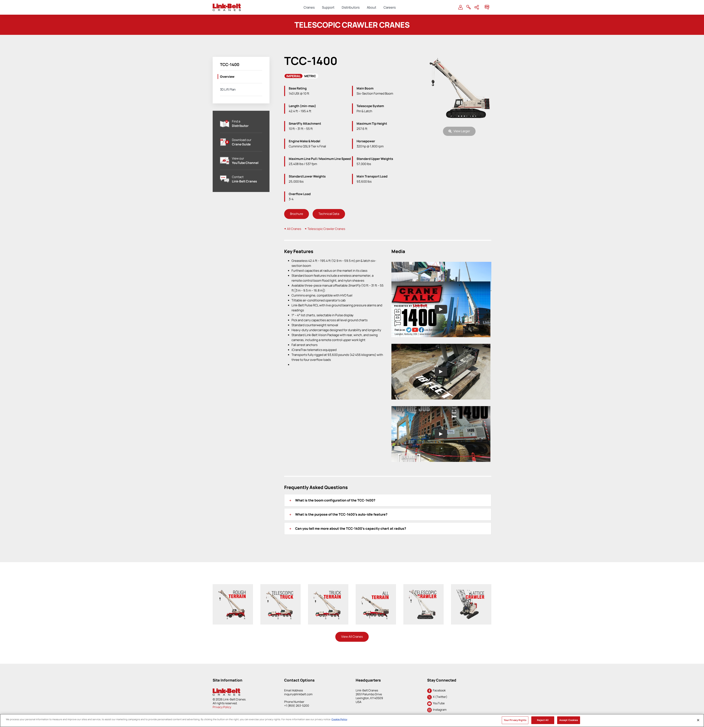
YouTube (438, 703)
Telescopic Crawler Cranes (326, 229)
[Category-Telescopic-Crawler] (423, 591)
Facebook (439, 690)
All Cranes (293, 229)
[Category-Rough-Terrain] (232, 591)
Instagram (439, 710)
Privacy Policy (222, 707)
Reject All (543, 720)
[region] (352, 720)
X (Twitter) (439, 697)
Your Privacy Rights (515, 720)
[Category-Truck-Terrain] (327, 591)
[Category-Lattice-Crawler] (470, 591)
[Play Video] (441, 309)
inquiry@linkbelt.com (298, 694)
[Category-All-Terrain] (375, 591)
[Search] (468, 7)
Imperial (293, 76)
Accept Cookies (568, 720)
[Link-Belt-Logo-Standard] (227, 5)
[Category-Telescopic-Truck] (280, 591)
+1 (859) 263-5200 (296, 706)
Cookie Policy (339, 719)
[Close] (698, 720)
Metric (310, 76)
